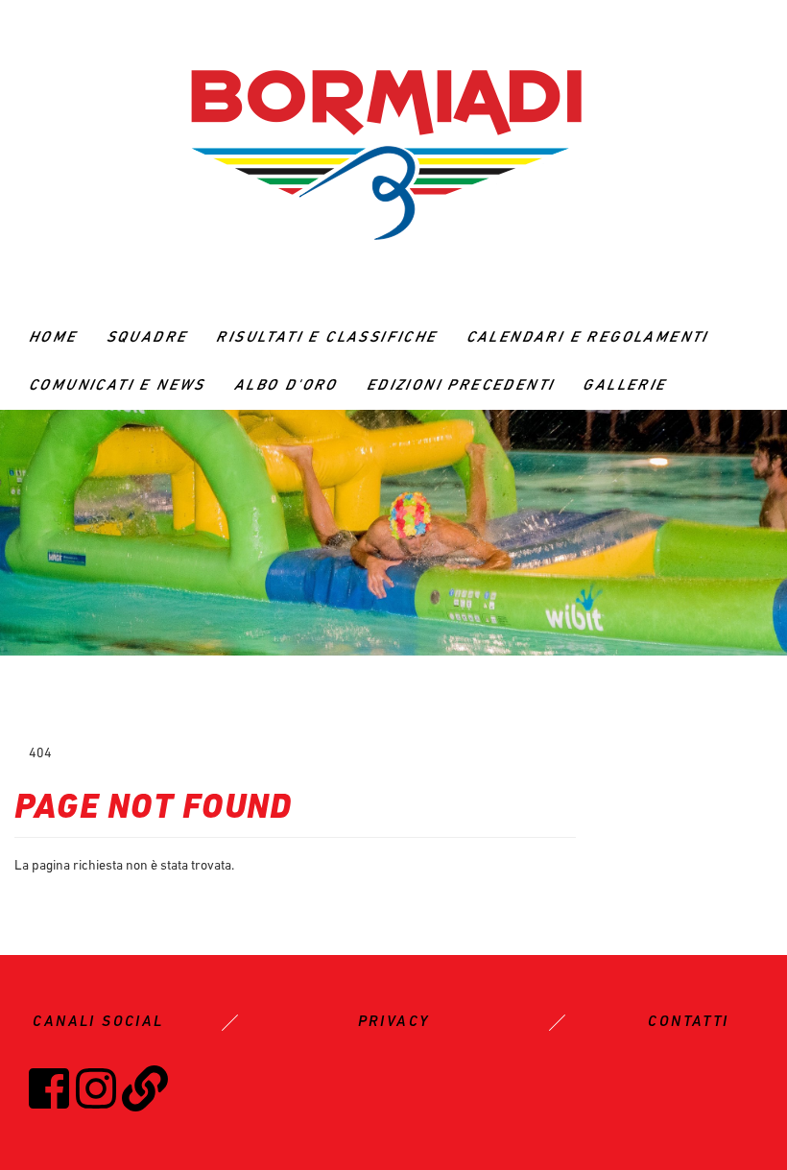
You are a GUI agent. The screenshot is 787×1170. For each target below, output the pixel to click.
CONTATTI (688, 1022)
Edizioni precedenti (461, 386)
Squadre (147, 338)
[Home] (393, 155)
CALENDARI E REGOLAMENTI (587, 338)
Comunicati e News (117, 386)
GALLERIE (624, 386)
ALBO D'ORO (286, 386)
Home (53, 338)
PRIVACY (394, 1022)
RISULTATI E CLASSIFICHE (326, 338)
